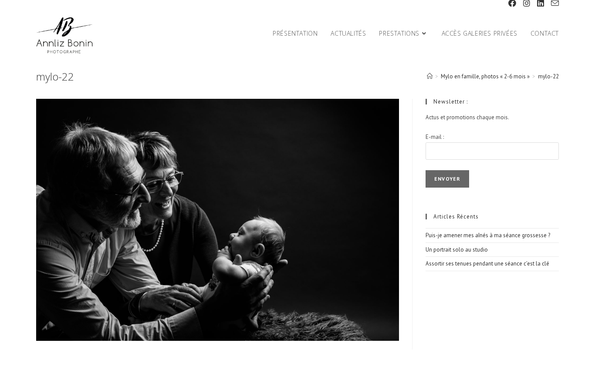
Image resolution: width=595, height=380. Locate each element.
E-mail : (435, 137)
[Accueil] (430, 76)
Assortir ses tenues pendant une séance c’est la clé (487, 263)
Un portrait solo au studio (457, 249)
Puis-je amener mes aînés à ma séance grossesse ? (488, 235)
